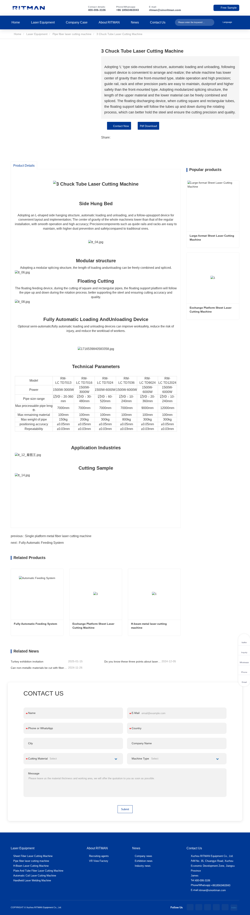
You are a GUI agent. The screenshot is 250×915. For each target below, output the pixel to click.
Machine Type (140, 758)
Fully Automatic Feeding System (35, 623)
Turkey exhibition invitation (27, 661)
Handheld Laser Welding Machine (32, 880)
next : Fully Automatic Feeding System (37, 542)
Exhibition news (144, 860)
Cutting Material (38, 758)
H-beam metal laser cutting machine (149, 625)
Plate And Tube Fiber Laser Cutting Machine (38, 870)
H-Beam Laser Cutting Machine (31, 865)
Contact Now (120, 126)
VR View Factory (98, 860)
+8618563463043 (220, 885)
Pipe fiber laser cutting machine (72, 34)
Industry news (143, 865)
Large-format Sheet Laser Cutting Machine (212, 237)
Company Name (142, 743)
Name (32, 713)
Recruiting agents (99, 856)
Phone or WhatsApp (40, 728)
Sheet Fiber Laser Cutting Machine (33, 856)
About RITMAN (109, 22)
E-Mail (135, 713)
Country (136, 728)
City (30, 743)
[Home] (28, 8)
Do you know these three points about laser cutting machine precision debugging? (132, 661)
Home (16, 22)
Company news (143, 856)
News (135, 22)
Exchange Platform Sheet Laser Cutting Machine (93, 625)
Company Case (77, 22)
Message (33, 773)
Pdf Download (148, 126)
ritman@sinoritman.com (165, 10)
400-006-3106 (97, 10)
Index (234, 907)
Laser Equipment (43, 22)
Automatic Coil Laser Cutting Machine (34, 875)
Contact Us (157, 22)
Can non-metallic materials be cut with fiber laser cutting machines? (39, 667)
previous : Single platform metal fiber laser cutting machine (51, 536)
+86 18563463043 (127, 10)
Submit (125, 809)
